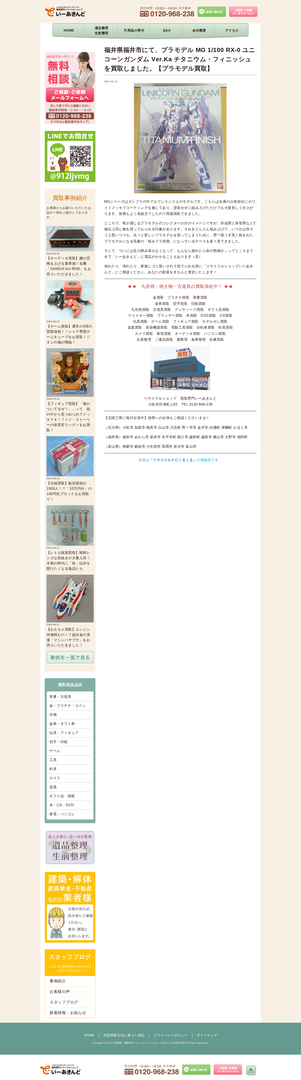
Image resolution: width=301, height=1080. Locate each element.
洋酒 (53, 715)
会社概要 (199, 30)
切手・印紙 (58, 742)
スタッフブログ (64, 1002)
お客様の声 (60, 991)
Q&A (167, 30)
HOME (69, 30)
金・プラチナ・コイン (67, 706)
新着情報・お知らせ (68, 1013)
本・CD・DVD (61, 805)
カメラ (54, 778)
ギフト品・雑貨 (62, 796)
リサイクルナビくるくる (173, 460)
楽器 (53, 787)
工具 (53, 760)
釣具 (53, 769)
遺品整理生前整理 (101, 30)
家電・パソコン (62, 814)
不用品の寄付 (134, 30)
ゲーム (54, 751)
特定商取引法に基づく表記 (124, 1035)
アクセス (232, 30)
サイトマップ (207, 1035)
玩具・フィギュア (63, 733)
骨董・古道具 (60, 696)
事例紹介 (58, 981)
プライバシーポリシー (171, 1035)
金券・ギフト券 (62, 724)
